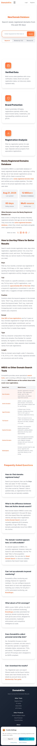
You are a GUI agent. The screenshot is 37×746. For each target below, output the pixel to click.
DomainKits (6, 3)
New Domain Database (18, 17)
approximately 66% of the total (20, 286)
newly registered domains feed (23, 179)
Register (32, 2)
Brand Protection (18, 718)
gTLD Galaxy (18, 708)
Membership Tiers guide (13, 679)
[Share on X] (18, 232)
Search (31, 34)
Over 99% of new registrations (11, 318)
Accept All (26, 739)
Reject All (10, 739)
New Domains (5, 394)
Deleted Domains (6, 440)
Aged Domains (6, 412)
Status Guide (18, 705)
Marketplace (5, 450)
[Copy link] (29, 232)
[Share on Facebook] (23, 232)
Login (26, 2)
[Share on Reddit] (26, 232)
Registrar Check (18, 701)
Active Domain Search (12, 520)
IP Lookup (18, 703)
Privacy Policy (14, 742)
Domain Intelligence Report (18, 715)
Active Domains (6, 403)
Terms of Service (23, 742)
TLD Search (5, 420)
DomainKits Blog (18, 720)
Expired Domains (6, 430)
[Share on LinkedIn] (21, 232)
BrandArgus (9, 592)
